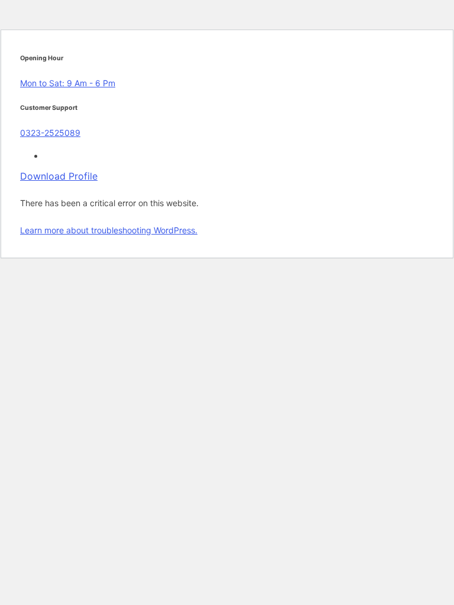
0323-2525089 (50, 133)
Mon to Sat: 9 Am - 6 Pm (67, 83)
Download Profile (59, 176)
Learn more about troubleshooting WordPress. (108, 230)
